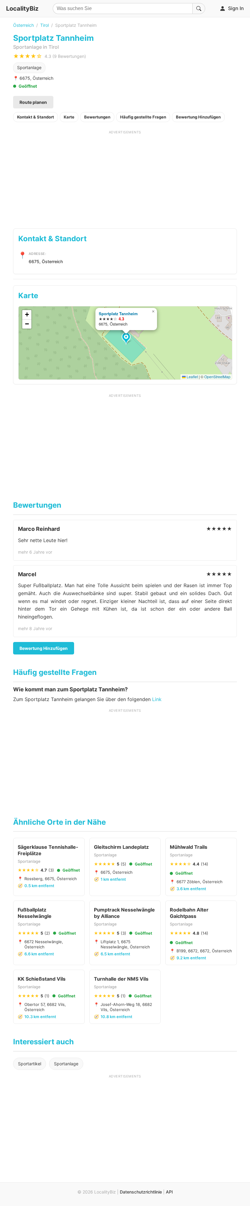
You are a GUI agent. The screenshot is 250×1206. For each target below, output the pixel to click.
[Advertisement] (125, 177)
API (169, 1191)
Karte (69, 117)
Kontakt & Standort (35, 117)
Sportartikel (29, 1063)
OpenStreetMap (217, 376)
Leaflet (192, 376)
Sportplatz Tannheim (118, 313)
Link (157, 699)
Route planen (33, 102)
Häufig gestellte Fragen (143, 117)
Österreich (23, 25)
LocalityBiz (22, 8)
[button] (127, 338)
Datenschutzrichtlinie (141, 1191)
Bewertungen (97, 117)
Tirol (44, 25)
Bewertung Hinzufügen (198, 117)
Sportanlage (29, 67)
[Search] (198, 8)
